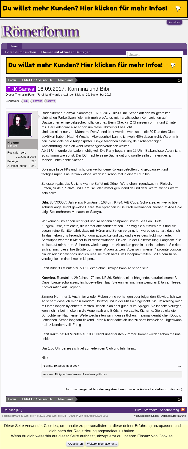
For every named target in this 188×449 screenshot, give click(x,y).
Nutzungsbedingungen (146, 415)
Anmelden (174, 22)
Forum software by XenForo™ (34, 415)
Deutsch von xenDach (88, 415)
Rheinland (44, 94)
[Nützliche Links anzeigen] (179, 80)
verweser (48, 374)
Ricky (58, 374)
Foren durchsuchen (20, 52)
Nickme (80, 94)
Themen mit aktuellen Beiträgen (66, 52)
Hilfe (138, 410)
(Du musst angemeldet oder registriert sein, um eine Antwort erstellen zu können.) (123, 389)
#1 (179, 365)
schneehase (70, 374)
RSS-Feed (183, 409)
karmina (37, 100)
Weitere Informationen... (102, 443)
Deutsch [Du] (12, 410)
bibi (26, 100)
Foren (14, 46)
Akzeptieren (75, 443)
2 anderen (89, 374)
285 (33, 161)
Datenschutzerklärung (173, 415)
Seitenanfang (169, 410)
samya (51, 100)
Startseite (151, 410)
